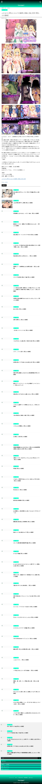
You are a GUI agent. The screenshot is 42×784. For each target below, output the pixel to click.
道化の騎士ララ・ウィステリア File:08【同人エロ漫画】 (25, 234)
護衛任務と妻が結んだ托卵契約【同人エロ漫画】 (24, 521)
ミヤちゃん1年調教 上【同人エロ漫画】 (22, 426)
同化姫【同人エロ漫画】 (18, 468)
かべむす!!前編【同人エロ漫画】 (20, 553)
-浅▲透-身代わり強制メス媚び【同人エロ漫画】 (24, 415)
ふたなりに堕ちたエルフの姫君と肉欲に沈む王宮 (14, 179)
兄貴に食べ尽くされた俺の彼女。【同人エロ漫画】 (24, 585)
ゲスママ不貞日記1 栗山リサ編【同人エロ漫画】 (24, 277)
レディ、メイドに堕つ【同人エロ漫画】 (22, 351)
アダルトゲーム (6, 766)
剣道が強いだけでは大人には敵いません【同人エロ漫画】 (26, 394)
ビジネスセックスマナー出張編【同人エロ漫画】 (24, 628)
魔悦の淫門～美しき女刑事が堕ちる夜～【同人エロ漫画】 (26, 649)
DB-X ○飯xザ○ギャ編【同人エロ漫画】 (15, 726)
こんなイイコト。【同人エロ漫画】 (21, 659)
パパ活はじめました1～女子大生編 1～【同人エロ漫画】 (25, 670)
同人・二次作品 (5, 182)
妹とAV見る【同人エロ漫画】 (20, 309)
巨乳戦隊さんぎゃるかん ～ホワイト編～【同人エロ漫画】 (26, 213)
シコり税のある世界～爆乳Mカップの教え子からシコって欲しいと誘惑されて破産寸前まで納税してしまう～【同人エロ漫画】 (26, 289)
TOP (16, 777)
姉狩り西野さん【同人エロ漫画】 (20, 319)
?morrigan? (21, 5)
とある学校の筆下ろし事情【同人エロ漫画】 (23, 202)
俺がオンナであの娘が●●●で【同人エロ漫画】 (23, 532)
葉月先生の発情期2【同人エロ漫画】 (21, 500)
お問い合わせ (31, 777)
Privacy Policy (21, 777)
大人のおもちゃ (6, 769)
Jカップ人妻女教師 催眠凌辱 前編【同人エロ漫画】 (24, 542)
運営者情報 (25, 777)
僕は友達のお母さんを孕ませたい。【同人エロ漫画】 (25, 255)
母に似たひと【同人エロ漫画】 (20, 489)
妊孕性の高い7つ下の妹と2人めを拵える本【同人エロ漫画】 (26, 362)
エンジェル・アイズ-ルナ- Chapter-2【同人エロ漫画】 (25, 606)
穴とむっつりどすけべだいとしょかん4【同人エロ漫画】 (26, 617)
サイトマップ (11, 777)
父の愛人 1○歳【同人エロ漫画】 (20, 436)
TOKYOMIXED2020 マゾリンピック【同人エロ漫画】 (25, 638)
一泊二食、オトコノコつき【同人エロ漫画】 (23, 330)
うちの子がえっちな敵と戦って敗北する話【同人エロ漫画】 (26, 341)
